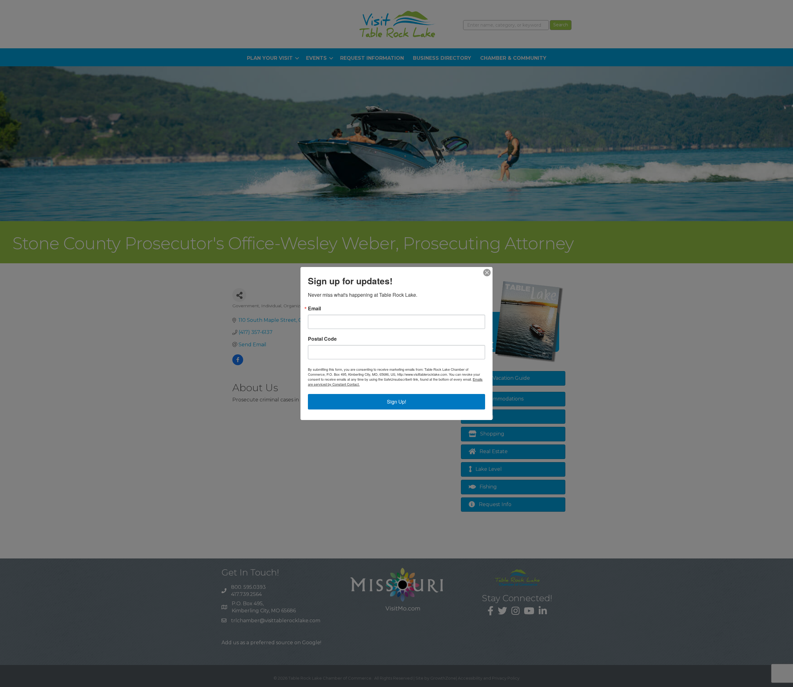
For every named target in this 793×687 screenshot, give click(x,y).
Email (314, 308)
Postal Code (322, 338)
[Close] (487, 272)
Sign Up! (396, 401)
